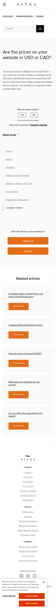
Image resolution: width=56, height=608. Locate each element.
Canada (40, 16)
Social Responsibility (28, 551)
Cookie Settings (8, 596)
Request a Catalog (28, 491)
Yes (22, 115)
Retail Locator (28, 512)
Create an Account (28, 495)
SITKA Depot (28, 500)
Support (28, 472)
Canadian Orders (24, 16)
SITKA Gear (8, 16)
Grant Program (28, 556)
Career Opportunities (28, 547)
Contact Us (28, 477)
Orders (9, 151)
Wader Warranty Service (28, 530)
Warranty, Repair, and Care (19, 183)
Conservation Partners (28, 561)
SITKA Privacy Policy (28, 571)
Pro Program (12, 191)
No (34, 115)
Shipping (10, 167)
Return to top (10, 134)
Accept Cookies (31, 596)
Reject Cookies (32, 603)
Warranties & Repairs (28, 526)
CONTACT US (28, 241)
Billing (9, 159)
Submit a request (38, 125)
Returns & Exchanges (28, 521)
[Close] (43, 582)
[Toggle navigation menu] (4, 4)
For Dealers (28, 482)
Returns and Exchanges (17, 175)
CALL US (28, 251)
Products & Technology (17, 199)
